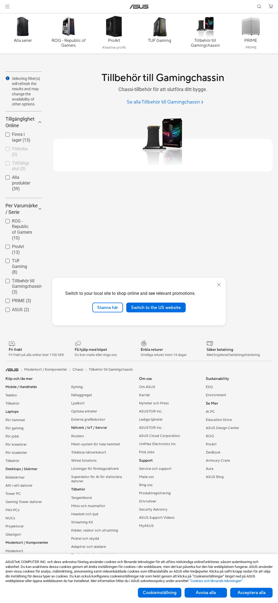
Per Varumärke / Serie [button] (21, 209)
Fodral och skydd (85, 538)
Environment (216, 395)
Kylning (77, 387)
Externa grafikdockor (88, 419)
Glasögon (13, 534)
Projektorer (14, 526)
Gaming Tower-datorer (23, 502)
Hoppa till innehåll (6, 16)
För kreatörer (16, 444)
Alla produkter (18, 176)
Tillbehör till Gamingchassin (20, 281)
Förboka (13, 147)
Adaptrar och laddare (88, 547)
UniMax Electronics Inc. (158, 444)
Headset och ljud (84, 514)
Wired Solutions (84, 460)
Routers (77, 436)
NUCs (10, 518)
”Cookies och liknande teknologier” (216, 581)
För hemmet (15, 420)
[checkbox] (21, 230)
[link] (139, 7)
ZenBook (213, 452)
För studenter (16, 453)
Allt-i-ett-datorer (19, 485)
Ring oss (146, 485)
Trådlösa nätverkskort (88, 452)
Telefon (11, 395)
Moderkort (14, 551)
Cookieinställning (159, 592)
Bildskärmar (15, 477)
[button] (7, 6)
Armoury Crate (218, 460)
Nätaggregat (81, 395)
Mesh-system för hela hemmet (95, 444)
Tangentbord (81, 498)
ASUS (10, 308)
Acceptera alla (252, 592)
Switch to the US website (156, 307)
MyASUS (146, 526)
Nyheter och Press (154, 403)
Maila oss (146, 477)
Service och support (155, 469)
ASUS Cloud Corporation (159, 436)
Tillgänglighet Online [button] (19, 122)
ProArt (11, 245)
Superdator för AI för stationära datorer (96, 479)
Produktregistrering (155, 493)
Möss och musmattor (88, 506)
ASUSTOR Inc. (150, 411)
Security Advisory (153, 509)
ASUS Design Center (222, 428)
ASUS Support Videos (157, 517)
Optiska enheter (84, 411)
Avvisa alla (206, 592)
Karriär (144, 395)
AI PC (210, 412)
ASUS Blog (215, 477)
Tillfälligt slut (18, 161)
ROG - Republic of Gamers (19, 222)
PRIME (11, 299)
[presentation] (7, 78)
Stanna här (107, 307)
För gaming (14, 428)
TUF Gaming (17, 259)
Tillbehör (12, 403)
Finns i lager (17, 133)
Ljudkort (78, 403)
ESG (209, 387)
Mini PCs (12, 510)
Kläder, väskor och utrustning (94, 530)
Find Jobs (146, 452)
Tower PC (13, 494)
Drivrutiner (147, 501)
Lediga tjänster (151, 419)
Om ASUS (147, 387)
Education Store (219, 420)
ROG (210, 436)
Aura (209, 469)
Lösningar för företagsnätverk (95, 469)
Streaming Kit (82, 522)
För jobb (12, 436)
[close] (219, 284)
